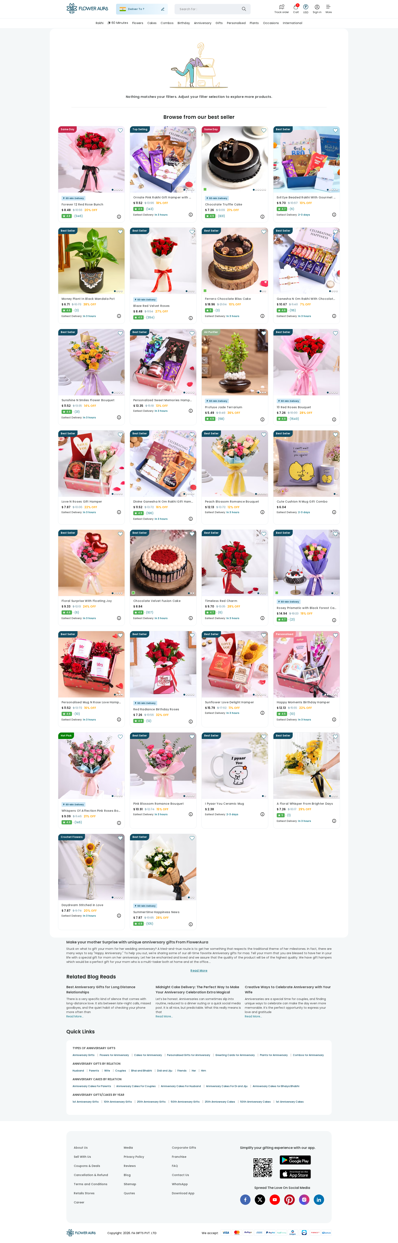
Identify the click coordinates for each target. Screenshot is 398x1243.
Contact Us (180, 1175)
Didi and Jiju (164, 1070)
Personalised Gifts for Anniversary (188, 1055)
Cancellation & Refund (91, 1175)
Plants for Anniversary (274, 1055)
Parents (94, 1070)
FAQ (175, 1166)
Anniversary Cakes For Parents (92, 1086)
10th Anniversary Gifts (118, 1101)
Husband (78, 1070)
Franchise (179, 1157)
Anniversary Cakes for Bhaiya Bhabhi (276, 1086)
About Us (81, 1148)
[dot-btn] (112, 190)
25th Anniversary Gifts (151, 1101)
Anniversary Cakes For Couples (136, 1086)
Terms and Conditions (90, 1184)
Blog (127, 1175)
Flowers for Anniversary (114, 1055)
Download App (183, 1193)
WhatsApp (180, 1184)
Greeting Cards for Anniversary (235, 1055)
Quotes (129, 1193)
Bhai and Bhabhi (141, 1070)
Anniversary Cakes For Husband (181, 1086)
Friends (182, 1070)
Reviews (130, 1166)
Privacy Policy (134, 1157)
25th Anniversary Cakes (220, 1101)
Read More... (75, 1016)
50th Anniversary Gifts (185, 1101)
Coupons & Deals (87, 1166)
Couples (120, 1070)
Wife (107, 1070)
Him (203, 1070)
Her (194, 1070)
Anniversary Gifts (84, 1055)
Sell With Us (82, 1157)
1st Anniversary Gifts (86, 1101)
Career (79, 1202)
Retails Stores (84, 1193)
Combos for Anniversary (308, 1055)
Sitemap (130, 1184)
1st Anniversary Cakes (290, 1101)
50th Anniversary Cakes (255, 1101)
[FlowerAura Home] (87, 9)
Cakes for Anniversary (148, 1055)
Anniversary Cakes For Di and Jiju (227, 1086)
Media (128, 1148)
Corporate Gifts (184, 1148)
